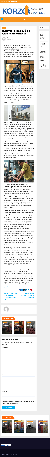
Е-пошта (4, 383)
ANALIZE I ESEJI (4, 451)
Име (3, 374)
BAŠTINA (11, 451)
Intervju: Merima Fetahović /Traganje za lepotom (27, 295)
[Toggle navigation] (47, 19)
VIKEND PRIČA (13, 454)
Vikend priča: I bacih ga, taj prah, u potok (43, 65)
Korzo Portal (6, 17)
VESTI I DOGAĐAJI (5, 454)
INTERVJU (5, 322)
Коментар (5, 347)
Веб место (4, 391)
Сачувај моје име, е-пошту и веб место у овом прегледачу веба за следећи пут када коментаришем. (18, 402)
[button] (24, 19)
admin (10, 37)
